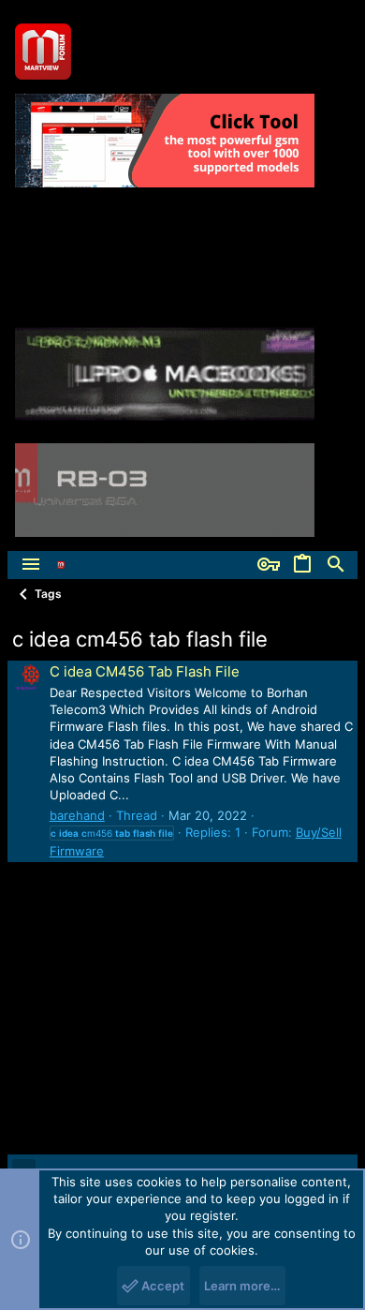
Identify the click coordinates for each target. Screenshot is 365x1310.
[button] (31, 565)
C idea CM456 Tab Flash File (145, 671)
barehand (77, 815)
